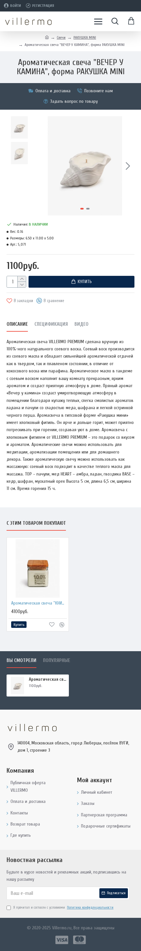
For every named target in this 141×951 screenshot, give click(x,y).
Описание (17, 324)
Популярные (56, 660)
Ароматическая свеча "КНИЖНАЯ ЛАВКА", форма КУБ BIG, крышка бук (39, 603)
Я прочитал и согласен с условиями (63, 907)
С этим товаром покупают (36, 523)
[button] (42, 165)
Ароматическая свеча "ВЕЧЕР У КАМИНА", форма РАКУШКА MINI (48, 679)
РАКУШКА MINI (84, 37)
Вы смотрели (21, 660)
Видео (81, 324)
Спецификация (51, 324)
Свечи (61, 37)
